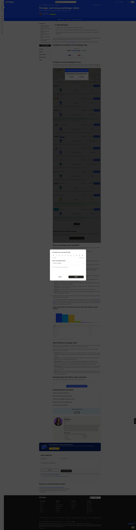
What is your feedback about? (59, 260)
